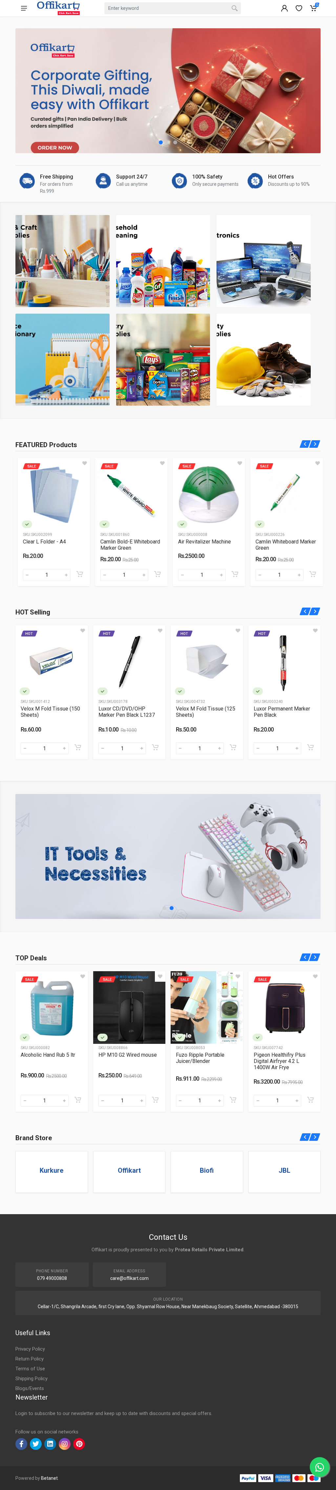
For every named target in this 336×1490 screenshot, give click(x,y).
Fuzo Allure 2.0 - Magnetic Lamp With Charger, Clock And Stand (206, 1061)
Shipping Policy (31, 1379)
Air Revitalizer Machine (128, 542)
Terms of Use (30, 1369)
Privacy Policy (30, 1349)
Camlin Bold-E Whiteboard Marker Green (54, 545)
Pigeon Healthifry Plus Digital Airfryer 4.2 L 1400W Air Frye (124, 1061)
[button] (160, 142)
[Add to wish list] (86, 463)
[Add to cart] (81, 574)
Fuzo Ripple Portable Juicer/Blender (45, 1058)
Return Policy (29, 1359)
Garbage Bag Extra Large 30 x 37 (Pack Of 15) (282, 712)
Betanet (49, 1478)
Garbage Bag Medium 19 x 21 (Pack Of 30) (206, 712)
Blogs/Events (29, 1388)
